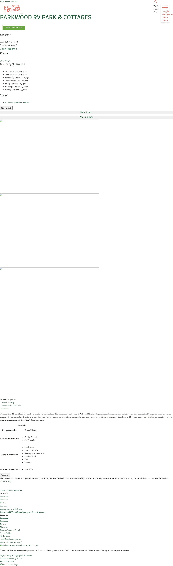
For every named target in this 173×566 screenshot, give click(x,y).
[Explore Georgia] (12, 9)
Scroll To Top (5, 481)
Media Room (5, 536)
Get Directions (8, 49)
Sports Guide (5, 533)
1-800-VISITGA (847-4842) (11, 542)
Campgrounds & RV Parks (10, 405)
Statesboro (4, 408)
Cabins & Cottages (7, 402)
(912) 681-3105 (6, 60)
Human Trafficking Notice (11, 558)
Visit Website (14, 27)
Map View (85, 112)
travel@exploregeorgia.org (10, 539)
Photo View (86, 117)
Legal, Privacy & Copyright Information (16, 555)
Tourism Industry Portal (10, 530)
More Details (6, 108)
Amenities (5, 474)
